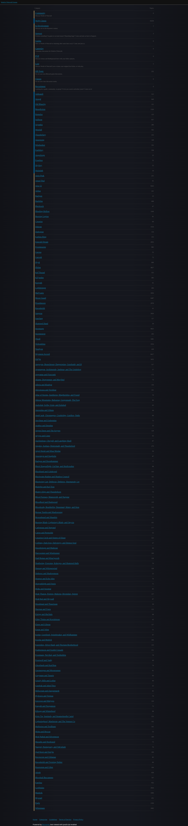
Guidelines (53, 819)
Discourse (45, 824)
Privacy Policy (78, 819)
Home (35, 819)
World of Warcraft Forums (9, 2)
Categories (43, 819)
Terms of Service (65, 819)
